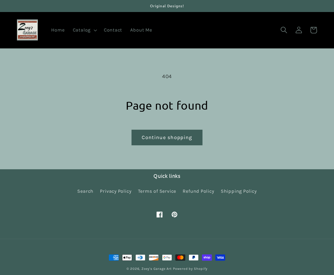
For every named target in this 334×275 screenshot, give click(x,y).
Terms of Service (157, 191)
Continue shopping (167, 137)
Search (85, 191)
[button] (84, 30)
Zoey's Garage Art (156, 269)
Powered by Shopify (190, 269)
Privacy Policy (115, 191)
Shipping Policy (239, 191)
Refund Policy (198, 191)
